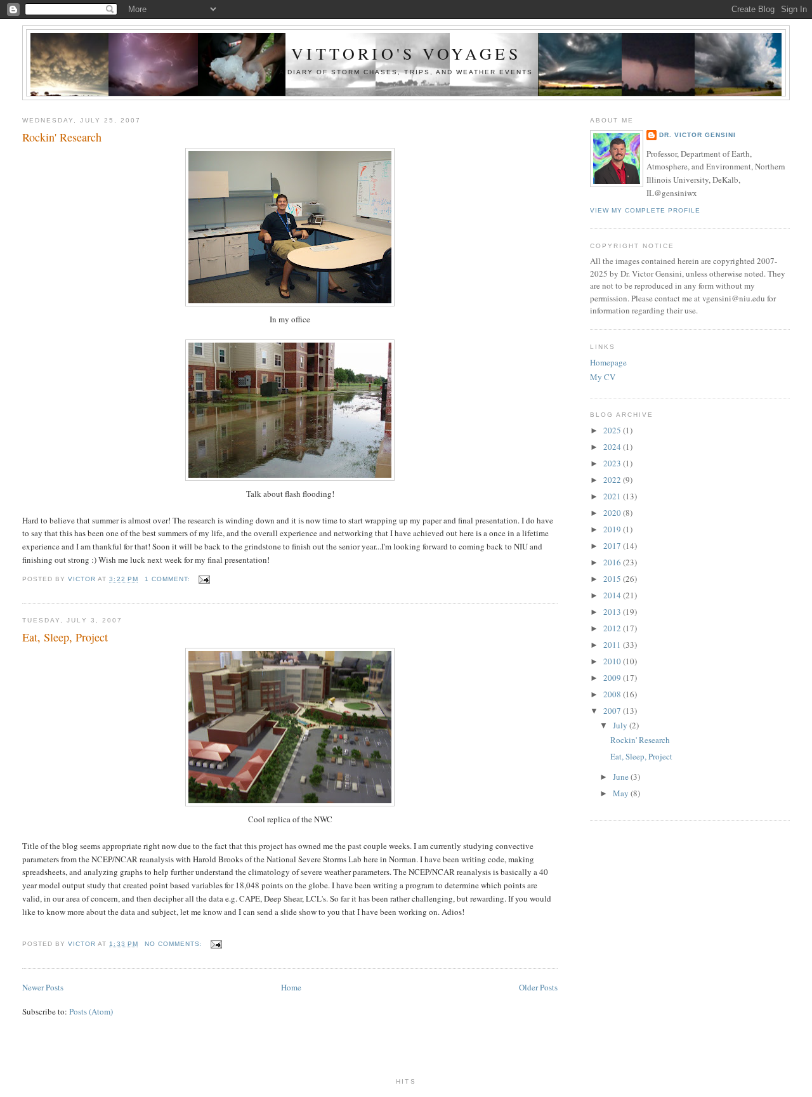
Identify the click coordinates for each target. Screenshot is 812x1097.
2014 (613, 595)
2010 (613, 661)
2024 (613, 446)
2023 (613, 463)
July (621, 725)
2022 (613, 479)
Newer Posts (42, 987)
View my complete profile (645, 210)
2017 (613, 545)
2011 (613, 644)
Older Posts (538, 987)
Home (291, 987)
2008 (613, 694)
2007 (613, 710)
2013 (613, 611)
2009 (613, 677)
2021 (613, 496)
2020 (613, 512)
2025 (613, 430)
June (622, 776)
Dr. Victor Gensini (697, 134)
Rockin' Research (62, 137)
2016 (613, 562)
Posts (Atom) (91, 1011)
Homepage (608, 362)
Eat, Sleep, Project (65, 637)
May (622, 793)
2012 (613, 628)
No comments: (175, 943)
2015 (613, 578)
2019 (613, 529)
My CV (602, 377)
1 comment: (169, 578)
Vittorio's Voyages (406, 53)
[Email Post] (204, 578)
